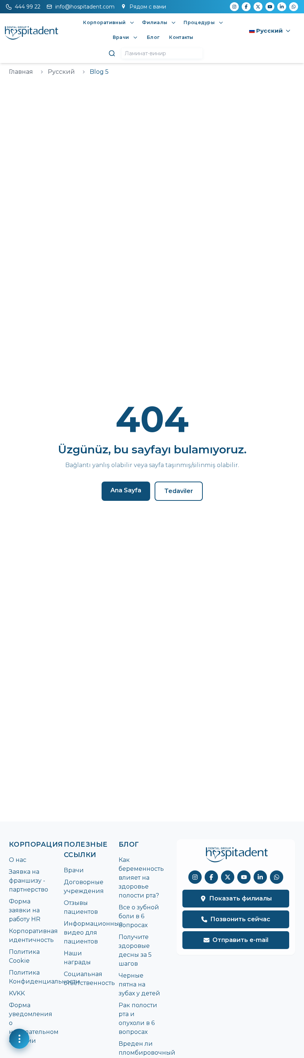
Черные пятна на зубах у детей (139, 984)
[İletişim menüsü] (19, 1039)
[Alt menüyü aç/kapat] (132, 22)
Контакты (181, 37)
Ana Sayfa (125, 490)
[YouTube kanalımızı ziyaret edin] (244, 877)
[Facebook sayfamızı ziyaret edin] (211, 877)
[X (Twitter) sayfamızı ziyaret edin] (227, 877)
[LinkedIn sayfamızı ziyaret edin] (260, 877)
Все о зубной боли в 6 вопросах (139, 916)
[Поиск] (112, 53)
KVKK (17, 993)
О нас (17, 859)
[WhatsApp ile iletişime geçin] (276, 877)
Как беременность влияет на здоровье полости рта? (141, 877)
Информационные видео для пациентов (93, 932)
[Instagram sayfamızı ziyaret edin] (195, 877)
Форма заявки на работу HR (24, 910)
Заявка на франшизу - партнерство (28, 880)
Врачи (74, 870)
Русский (61, 71)
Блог (153, 37)
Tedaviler (178, 491)
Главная (21, 71)
